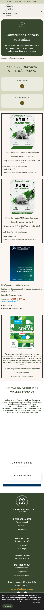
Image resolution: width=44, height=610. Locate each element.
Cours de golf (22, 549)
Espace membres (22, 568)
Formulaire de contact (22, 575)
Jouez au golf (22, 545)
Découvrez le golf (22, 541)
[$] (22, 86)
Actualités (22, 529)
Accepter (8, 606)
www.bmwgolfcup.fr (9, 301)
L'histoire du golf (22, 522)
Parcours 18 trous (22, 558)
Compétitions (22, 571)
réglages (36, 602)
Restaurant (22, 526)
